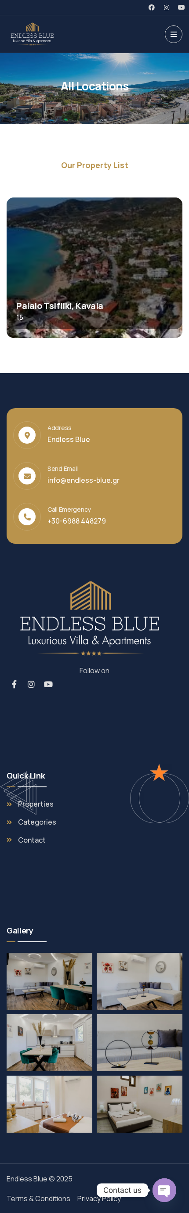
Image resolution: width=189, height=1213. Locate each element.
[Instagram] (167, 7)
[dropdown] (173, 34)
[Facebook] (152, 7)
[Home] (34, 34)
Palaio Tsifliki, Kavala (59, 306)
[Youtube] (181, 7)
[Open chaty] (164, 1190)
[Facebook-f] (14, 684)
